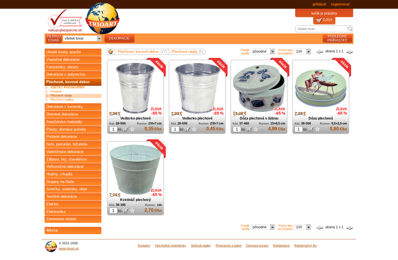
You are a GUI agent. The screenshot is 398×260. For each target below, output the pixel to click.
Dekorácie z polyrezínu (65, 74)
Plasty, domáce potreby (66, 129)
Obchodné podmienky (170, 245)
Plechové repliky (62, 99)
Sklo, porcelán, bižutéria (66, 144)
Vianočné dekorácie (63, 59)
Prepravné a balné (229, 245)
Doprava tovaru (257, 245)
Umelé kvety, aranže (63, 52)
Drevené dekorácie (62, 114)
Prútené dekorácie (61, 136)
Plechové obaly (61, 95)
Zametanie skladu (61, 219)
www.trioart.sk (69, 248)
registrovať (340, 4)
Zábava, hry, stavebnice (66, 159)
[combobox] (82, 38)
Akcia (52, 230)
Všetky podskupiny (67, 87)
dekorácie (119, 38)
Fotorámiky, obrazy (62, 67)
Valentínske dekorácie (65, 151)
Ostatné (56, 91)
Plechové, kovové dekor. (68, 82)
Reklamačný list (305, 245)
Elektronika (55, 211)
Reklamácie (281, 245)
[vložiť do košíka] (125, 129)
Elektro (52, 204)
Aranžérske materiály (64, 122)
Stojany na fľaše (60, 181)
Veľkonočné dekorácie (65, 166)
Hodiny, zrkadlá (59, 174)
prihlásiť (320, 4)
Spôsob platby (201, 245)
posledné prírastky (337, 38)
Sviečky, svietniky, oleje (66, 189)
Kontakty (144, 245)
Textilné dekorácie (61, 196)
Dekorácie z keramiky (64, 106)
